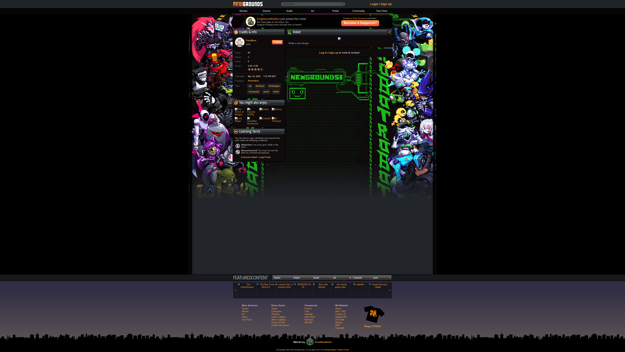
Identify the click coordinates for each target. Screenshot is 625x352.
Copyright (339, 328)
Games (267, 10)
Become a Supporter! (360, 23)
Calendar (309, 314)
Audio (289, 10)
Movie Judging (278, 319)
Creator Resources (280, 325)
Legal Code (265, 157)
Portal (335, 10)
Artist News (310, 317)
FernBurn (251, 40)
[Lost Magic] (240, 121)
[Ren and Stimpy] (322, 285)
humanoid (254, 92)
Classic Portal (278, 322)
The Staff (339, 319)
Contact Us (340, 314)
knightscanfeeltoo (268, 19)
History (338, 322)
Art (312, 10)
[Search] (343, 4)
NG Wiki (308, 322)
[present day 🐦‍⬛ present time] (284, 285)
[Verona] (277, 112)
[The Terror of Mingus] (240, 112)
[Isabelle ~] (359, 284)
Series (274, 308)
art (250, 86)
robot (276, 92)
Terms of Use (343, 350)
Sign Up (386, 4)
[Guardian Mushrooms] (252, 121)
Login (374, 4)
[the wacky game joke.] (340, 285)
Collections (276, 311)
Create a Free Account (354, 18)
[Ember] (265, 112)
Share (389, 32)
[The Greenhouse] (247, 285)
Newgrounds (248, 4)
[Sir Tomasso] (277, 121)
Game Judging (278, 317)
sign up (333, 52)
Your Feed (381, 10)
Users (375, 277)
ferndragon (274, 86)
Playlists (275, 314)
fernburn (260, 86)
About (338, 308)
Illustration (253, 81)
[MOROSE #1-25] (303, 285)
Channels (357, 277)
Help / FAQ (340, 311)
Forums (308, 308)
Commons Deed (249, 157)
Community (358, 10)
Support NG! (341, 317)
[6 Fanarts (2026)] (252, 112)
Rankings (309, 319)
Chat (307, 311)
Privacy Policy (330, 350)
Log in (323, 52)
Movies (243, 10)
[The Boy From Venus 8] (265, 285)
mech (266, 92)
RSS (337, 325)
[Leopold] (265, 121)
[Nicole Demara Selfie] (378, 285)
